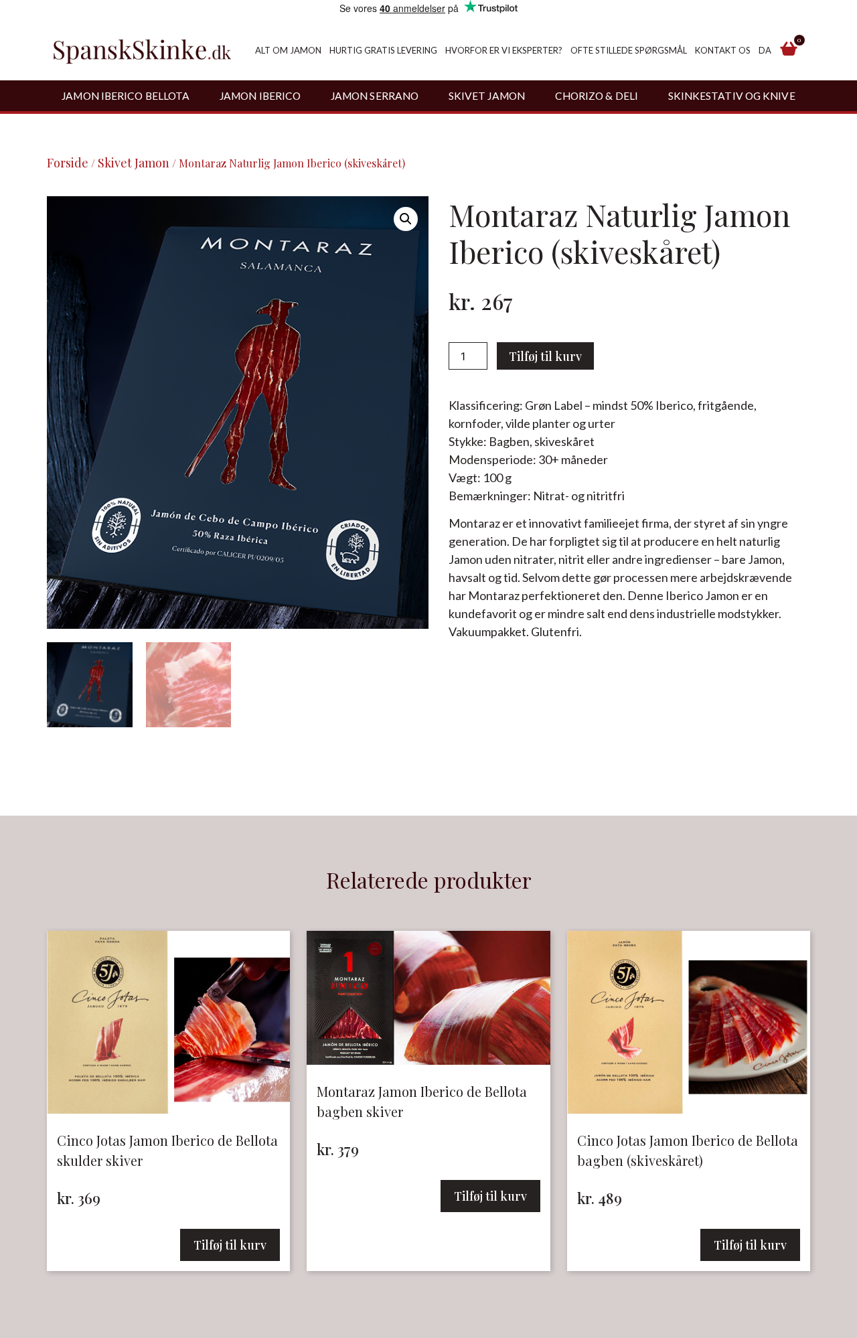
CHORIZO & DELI (596, 96)
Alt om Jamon (288, 50)
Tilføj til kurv (545, 356)
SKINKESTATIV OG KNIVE (731, 96)
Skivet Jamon (133, 163)
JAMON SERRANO (374, 96)
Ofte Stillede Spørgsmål (628, 50)
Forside (67, 163)
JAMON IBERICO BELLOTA (125, 96)
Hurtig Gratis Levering (383, 50)
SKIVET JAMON (487, 96)
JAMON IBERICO (260, 96)
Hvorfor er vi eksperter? (503, 50)
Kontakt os (723, 50)
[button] (406, 219)
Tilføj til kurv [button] (229, 1245)
